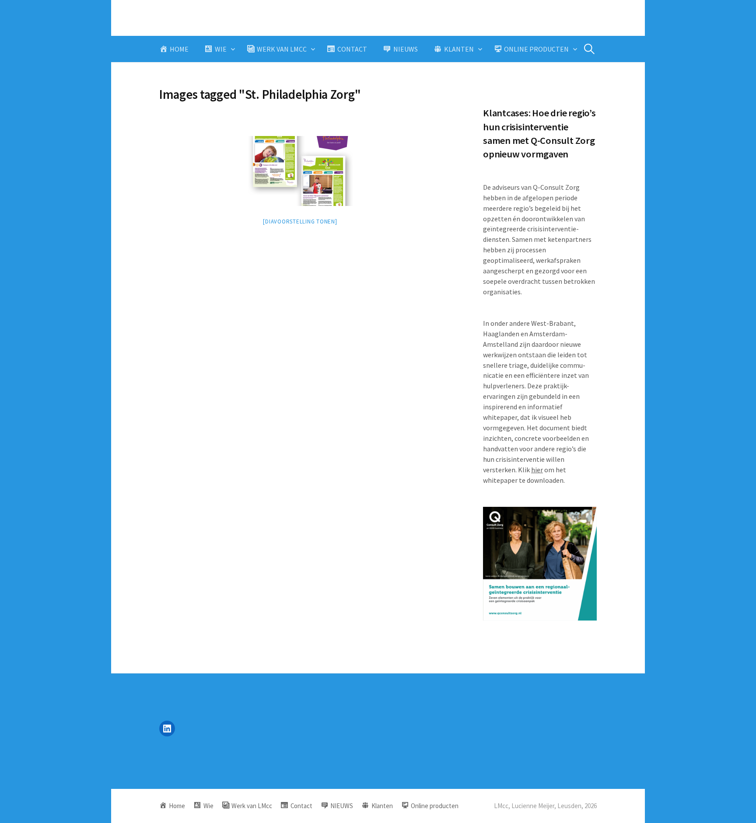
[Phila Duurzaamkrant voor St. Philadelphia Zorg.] (300, 171)
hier (537, 469)
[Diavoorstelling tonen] (300, 221)
